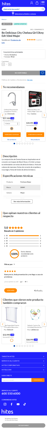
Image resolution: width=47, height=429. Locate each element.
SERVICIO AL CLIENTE (10, 361)
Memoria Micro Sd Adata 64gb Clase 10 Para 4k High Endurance (34, 110)
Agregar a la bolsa (12, 134)
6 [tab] (27, 143)
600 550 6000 (11, 393)
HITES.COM (6, 370)
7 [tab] (30, 143)
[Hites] (6, 3)
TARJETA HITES (8, 356)
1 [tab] (14, 143)
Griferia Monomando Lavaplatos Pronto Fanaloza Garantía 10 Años (11, 110)
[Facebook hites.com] (11, 404)
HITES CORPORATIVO (11, 365)
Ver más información (21, 201)
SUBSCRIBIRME (38, 380)
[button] (31, 3)
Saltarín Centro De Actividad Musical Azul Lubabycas (35, 326)
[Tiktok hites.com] (24, 404)
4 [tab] (22, 143)
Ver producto (11, 139)
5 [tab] (25, 143)
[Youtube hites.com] (18, 404)
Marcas (4, 19)
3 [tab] (19, 143)
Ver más (10, 290)
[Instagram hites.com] (5, 404)
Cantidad (5, 61)
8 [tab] (32, 143)
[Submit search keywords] (44, 9)
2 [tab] (17, 143)
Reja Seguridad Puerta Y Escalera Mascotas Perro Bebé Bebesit (11, 326)
